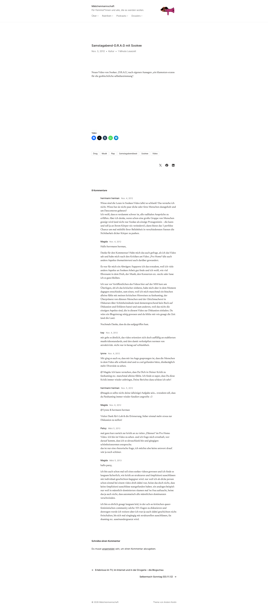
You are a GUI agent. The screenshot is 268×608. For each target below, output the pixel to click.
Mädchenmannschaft (103, 6)
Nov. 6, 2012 (115, 405)
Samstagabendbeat (128, 153)
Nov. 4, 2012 (127, 198)
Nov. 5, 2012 (127, 388)
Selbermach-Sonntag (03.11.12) (156, 576)
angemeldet (108, 548)
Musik (104, 153)
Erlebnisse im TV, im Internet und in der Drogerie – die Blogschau (129, 570)
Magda (104, 241)
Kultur (111, 51)
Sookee (144, 153)
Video (155, 153)
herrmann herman (109, 198)
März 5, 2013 (114, 428)
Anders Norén (170, 602)
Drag (95, 153)
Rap (113, 153)
